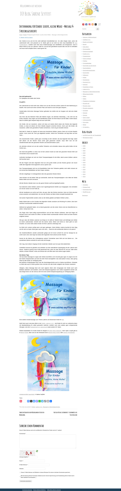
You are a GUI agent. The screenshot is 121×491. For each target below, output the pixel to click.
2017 (84, 167)
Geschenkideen (87, 68)
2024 (84, 150)
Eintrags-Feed (86, 187)
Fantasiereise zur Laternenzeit (38, 327)
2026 (84, 146)
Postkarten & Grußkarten (89, 101)
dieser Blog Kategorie (55, 330)
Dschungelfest (86, 49)
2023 (84, 153)
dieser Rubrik (24, 332)
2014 (84, 174)
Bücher (84, 44)
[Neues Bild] (37, 451)
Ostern (84, 98)
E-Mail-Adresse (23, 464)
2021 (84, 157)
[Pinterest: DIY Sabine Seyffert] (83, 25)
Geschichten (86, 72)
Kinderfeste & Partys (88, 87)
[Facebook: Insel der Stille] (86, 25)
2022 (84, 155)
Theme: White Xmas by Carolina (54, 490)
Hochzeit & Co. (86, 82)
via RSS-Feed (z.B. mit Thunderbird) (92, 135)
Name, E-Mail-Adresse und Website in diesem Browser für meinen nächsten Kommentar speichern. (45, 472)
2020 (84, 160)
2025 (84, 148)
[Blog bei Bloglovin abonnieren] (96, 25)
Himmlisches (86, 79)
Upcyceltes (85, 122)
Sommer (85, 115)
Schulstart (85, 110)
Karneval (85, 84)
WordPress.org (86, 192)
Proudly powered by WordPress (39, 490)
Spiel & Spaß (86, 117)
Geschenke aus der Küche (89, 65)
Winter (84, 124)
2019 (84, 162)
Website (21, 468)
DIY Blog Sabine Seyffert (35, 14)
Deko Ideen (86, 46)
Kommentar (22, 433)
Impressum (85, 195)
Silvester (85, 113)
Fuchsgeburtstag (87, 63)
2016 (84, 169)
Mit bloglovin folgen (88, 137)
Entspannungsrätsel (88, 51)
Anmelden (85, 184)
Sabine (31, 37)
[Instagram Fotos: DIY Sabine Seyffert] (89, 25)
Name (21, 460)
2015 (84, 172)
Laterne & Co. (39, 407)
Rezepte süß (86, 103)
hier (63, 319)
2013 (84, 176)
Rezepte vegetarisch (88, 108)
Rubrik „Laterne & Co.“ (47, 323)
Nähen (84, 96)
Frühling (85, 61)
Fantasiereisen (86, 56)
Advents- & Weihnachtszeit (89, 37)
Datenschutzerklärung (27, 490)
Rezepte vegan (86, 105)
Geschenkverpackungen (89, 70)
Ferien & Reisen (87, 58)
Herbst (25, 34)
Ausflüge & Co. (86, 39)
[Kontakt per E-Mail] (99, 25)
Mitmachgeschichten (88, 94)
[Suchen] (97, 29)
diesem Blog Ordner (54, 332)
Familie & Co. (86, 54)
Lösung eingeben (24, 457)
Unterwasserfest (87, 120)
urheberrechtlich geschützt (26, 394)
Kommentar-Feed (87, 189)
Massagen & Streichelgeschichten (51, 407)
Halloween (85, 75)
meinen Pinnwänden (69, 332)
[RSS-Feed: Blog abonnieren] (92, 25)
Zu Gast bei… (86, 127)
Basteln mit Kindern (88, 42)
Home (20, 34)
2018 (84, 164)
